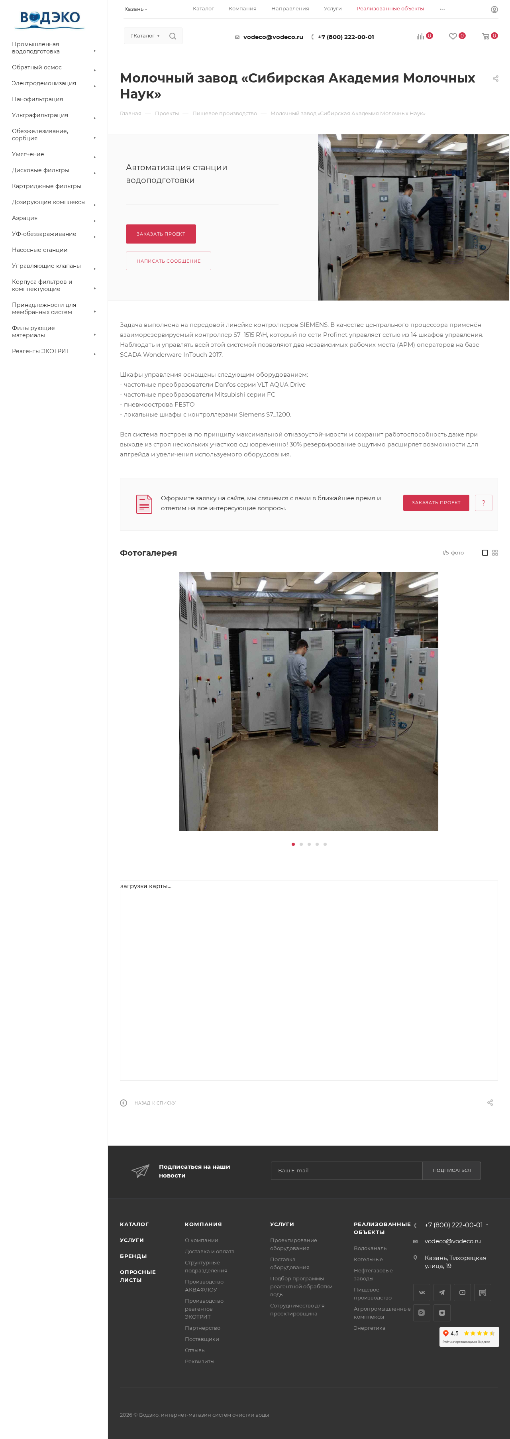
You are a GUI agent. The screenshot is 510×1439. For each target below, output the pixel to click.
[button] (293, 844)
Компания (203, 1224)
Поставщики (202, 1339)
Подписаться (452, 1170)
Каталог (134, 1224)
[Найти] (172, 36)
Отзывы (195, 1350)
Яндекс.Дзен (442, 1312)
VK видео (421, 1312)
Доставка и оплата (210, 1251)
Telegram (442, 1292)
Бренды (133, 1256)
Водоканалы (371, 1248)
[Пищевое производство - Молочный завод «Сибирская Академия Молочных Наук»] (414, 217)
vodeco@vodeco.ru (273, 37)
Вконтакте (421, 1292)
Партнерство (202, 1328)
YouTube (462, 1292)
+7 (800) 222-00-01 (346, 37)
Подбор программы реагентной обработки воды (301, 1286)
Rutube (482, 1292)
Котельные (368, 1259)
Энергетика (370, 1328)
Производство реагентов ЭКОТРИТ (204, 1308)
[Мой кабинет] (494, 11)
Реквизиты (199, 1361)
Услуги (132, 1240)
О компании (201, 1240)
